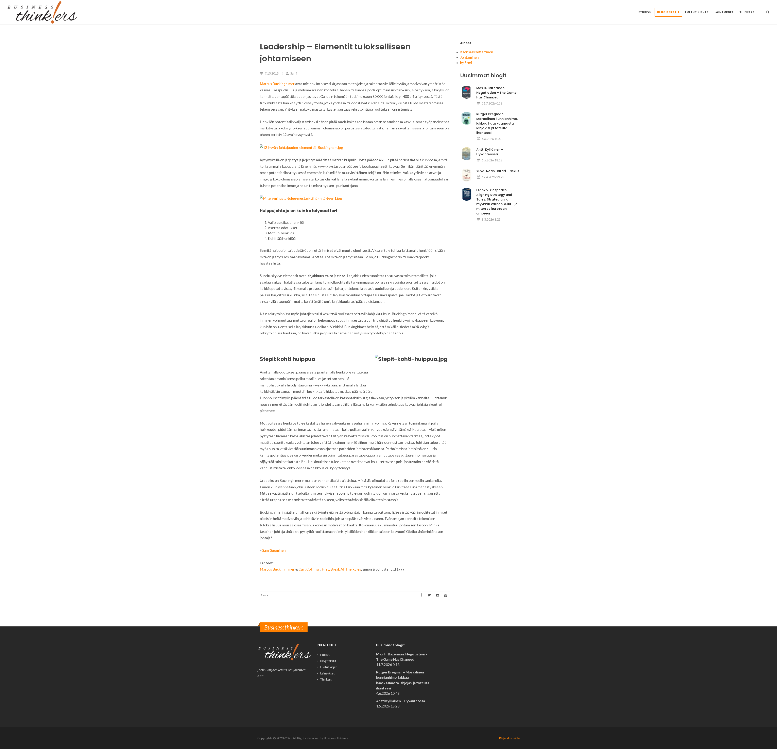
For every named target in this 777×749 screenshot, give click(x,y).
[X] (429, 595)
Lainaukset (327, 673)
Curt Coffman (309, 569)
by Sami (466, 63)
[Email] (446, 595)
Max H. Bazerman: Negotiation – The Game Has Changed (496, 92)
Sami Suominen (274, 550)
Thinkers (326, 679)
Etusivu (325, 654)
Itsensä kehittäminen (476, 52)
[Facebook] (421, 595)
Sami (293, 73)
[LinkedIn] (437, 595)
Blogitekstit (328, 661)
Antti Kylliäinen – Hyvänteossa (400, 701)
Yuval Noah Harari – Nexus (497, 171)
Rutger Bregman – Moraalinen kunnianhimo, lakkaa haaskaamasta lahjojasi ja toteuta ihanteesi (497, 123)
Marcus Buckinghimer (277, 84)
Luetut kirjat (328, 667)
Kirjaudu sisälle (509, 738)
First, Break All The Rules (341, 569)
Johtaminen (469, 57)
